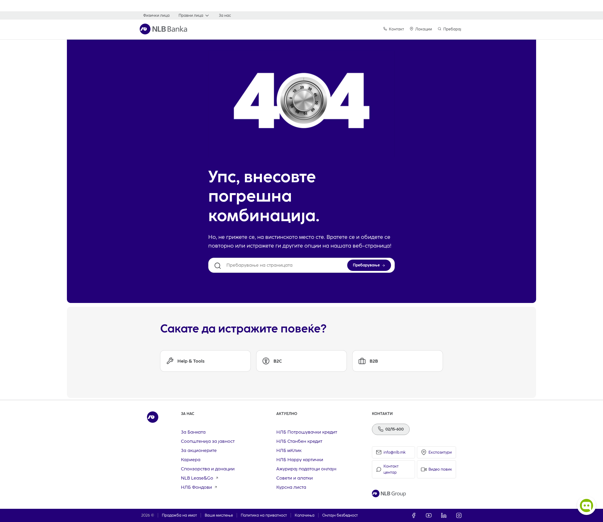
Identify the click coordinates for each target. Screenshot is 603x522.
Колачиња (304, 515)
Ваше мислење (219, 515)
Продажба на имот (179, 515)
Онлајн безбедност (340, 515)
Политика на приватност (264, 515)
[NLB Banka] (163, 29)
